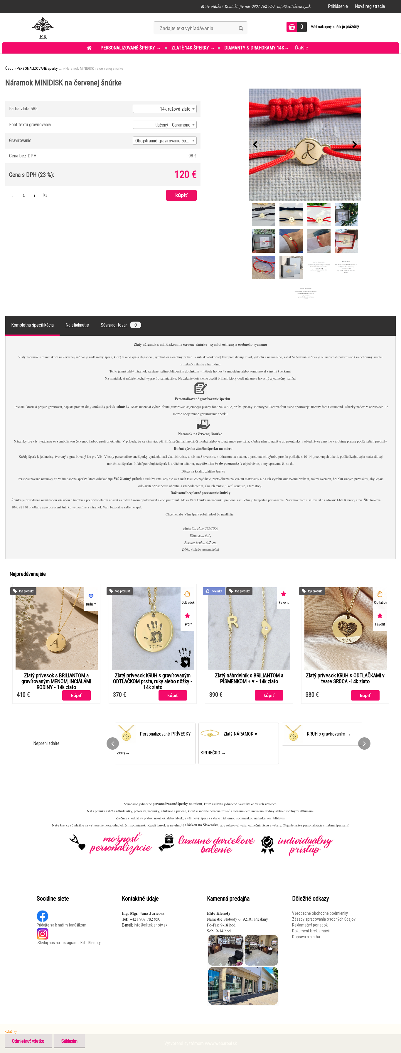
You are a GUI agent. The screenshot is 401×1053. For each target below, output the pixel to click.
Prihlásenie (338, 6)
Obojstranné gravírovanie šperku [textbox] (164, 141)
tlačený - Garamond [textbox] (173, 125)
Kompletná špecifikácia (32, 325)
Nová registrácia (370, 6)
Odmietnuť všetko (28, 1041)
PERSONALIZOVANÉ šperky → (131, 48)
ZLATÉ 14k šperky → (193, 48)
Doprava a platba (306, 936)
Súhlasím (69, 1041)
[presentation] (255, 145)
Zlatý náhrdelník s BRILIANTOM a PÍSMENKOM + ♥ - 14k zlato (249, 678)
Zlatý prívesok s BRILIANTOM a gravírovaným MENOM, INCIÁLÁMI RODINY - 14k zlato (56, 681)
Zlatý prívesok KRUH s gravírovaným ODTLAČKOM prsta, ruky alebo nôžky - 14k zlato (152, 681)
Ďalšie (301, 47)
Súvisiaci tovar (119, 325)
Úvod (9, 68)
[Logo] (42, 27)
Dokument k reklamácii (311, 931)
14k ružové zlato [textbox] (175, 109)
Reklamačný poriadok (310, 925)
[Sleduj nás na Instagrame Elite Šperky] (42, 931)
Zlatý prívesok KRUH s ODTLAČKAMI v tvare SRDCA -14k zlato (345, 678)
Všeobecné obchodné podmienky (320, 913)
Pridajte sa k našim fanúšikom (61, 925)
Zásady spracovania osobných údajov (323, 919)
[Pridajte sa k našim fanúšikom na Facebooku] (43, 913)
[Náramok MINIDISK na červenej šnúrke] (305, 145)
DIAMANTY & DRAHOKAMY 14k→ (256, 48)
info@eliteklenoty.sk (150, 925)
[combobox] (165, 109)
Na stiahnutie (77, 325)
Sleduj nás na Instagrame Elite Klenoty (69, 942)
